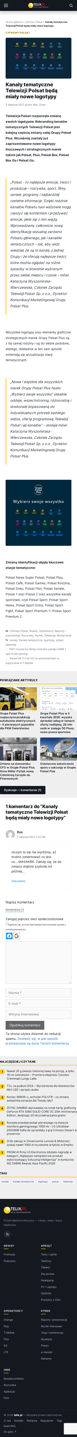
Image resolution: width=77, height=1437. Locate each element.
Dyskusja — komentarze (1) (22, 790)
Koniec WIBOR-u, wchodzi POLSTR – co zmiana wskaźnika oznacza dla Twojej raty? (38, 1098)
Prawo (45, 1345)
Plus (6, 1339)
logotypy (49, 640)
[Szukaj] (71, 5)
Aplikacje (9, 1391)
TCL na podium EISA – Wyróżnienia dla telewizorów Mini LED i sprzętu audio (40, 1087)
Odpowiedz (18, 881)
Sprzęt (46, 1245)
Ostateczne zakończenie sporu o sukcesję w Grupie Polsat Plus (58, 767)
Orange (8, 1319)
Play (6, 1326)
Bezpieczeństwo (14, 1378)
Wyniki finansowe (51, 1326)
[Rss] (7, 1234)
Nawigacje (47, 1280)
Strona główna (14, 21)
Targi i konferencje (52, 1332)
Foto (6, 1397)
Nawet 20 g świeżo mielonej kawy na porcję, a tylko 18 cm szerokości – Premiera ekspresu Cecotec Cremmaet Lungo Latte (40, 1074)
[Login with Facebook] (9, 936)
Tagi (59, 1420)
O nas (7, 1420)
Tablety (45, 1267)
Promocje (9, 1254)
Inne (7, 1369)
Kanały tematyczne (30, 640)
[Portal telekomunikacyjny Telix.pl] (38, 5)
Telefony (46, 1261)
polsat (60, 640)
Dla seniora (47, 1273)
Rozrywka (27, 635)
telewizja (11, 644)
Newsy (33, 630)
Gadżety (46, 1293)
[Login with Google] (16, 936)
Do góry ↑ (10, 1431)
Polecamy (10, 1261)
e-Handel (46, 1352)
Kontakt (19, 1420)
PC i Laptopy (49, 1286)
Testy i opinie (49, 1254)
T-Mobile (9, 1332)
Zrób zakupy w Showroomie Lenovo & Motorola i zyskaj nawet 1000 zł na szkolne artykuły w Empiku (40, 1143)
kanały (14, 640)
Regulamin (47, 1420)
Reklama (46, 1358)
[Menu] (6, 5)
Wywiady (46, 1339)
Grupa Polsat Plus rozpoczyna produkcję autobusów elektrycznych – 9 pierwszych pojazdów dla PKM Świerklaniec (17, 721)
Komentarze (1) (15, 909)
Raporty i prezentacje (54, 1319)
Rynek (39, 635)
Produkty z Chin (50, 1299)
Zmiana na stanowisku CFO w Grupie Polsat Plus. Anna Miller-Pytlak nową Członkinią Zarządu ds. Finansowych (17, 771)
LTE (6, 1352)
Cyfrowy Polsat (33, 21)
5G (5, 1345)
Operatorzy (46, 630)
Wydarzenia (64, 635)
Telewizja (50, 635)
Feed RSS (10, 1425)
